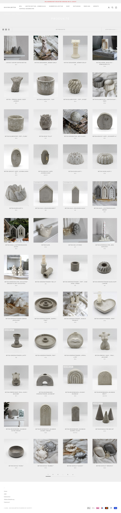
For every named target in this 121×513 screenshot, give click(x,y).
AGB (5, 494)
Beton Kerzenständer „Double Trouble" (75, 319)
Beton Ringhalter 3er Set (105, 429)
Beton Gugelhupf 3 (16, 208)
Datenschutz (7, 497)
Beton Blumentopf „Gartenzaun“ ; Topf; (105, 100)
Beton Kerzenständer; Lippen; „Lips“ (75, 356)
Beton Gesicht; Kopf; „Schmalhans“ (46, 172)
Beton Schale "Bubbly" (46, 465)
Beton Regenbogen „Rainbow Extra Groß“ (16, 429)
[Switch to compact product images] (9, 29)
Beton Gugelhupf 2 (105, 171)
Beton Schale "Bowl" (16, 465)
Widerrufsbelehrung (9, 499)
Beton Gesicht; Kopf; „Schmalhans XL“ (16, 172)
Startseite (7, 14)
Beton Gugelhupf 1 (75, 171)
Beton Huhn (46, 245)
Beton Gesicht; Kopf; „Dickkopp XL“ (105, 136)
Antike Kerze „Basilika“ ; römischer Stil (104, 63)
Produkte (19, 14)
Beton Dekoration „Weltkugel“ (75, 136)
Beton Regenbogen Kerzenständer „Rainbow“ (45, 393)
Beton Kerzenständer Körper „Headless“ (16, 319)
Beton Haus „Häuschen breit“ (45, 208)
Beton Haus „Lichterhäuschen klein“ (16, 245)
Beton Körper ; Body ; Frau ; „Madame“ (104, 356)
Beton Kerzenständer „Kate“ (16, 355)
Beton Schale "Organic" (104, 465)
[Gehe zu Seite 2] (72, 474)
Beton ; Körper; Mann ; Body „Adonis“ (16, 100)
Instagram (77, 6)
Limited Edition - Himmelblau (35, 6)
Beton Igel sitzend (75, 245)
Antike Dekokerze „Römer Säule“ (75, 62)
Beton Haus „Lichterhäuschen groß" (104, 209)
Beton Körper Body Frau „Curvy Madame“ (16, 393)
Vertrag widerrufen (26, 8)
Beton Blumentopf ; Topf (45, 99)
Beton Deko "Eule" (45, 136)
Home (5, 491)
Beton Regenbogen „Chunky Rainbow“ (75, 393)
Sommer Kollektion (56, 6)
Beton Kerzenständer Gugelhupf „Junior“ (105, 282)
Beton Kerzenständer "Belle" (45, 281)
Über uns (87, 6)
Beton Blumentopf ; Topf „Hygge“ (75, 99)
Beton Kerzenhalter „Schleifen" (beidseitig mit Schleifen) (16, 282)
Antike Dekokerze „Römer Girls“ (45, 62)
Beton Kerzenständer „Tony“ (46, 355)
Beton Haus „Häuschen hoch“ (75, 208)
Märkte (96, 6)
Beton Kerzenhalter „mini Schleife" (105, 245)
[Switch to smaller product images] (6, 29)
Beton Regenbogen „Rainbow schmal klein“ (75, 429)
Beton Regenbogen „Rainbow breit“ (105, 393)
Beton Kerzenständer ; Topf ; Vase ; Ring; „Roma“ (75, 282)
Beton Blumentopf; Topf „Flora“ (16, 136)
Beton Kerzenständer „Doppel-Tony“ (46, 319)
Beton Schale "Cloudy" (75, 465)
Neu (20, 6)
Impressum (7, 502)
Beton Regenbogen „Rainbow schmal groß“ (46, 429)
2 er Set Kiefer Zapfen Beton (16, 62)
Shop (68, 6)
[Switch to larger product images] (3, 29)
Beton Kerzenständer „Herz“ (105, 318)
